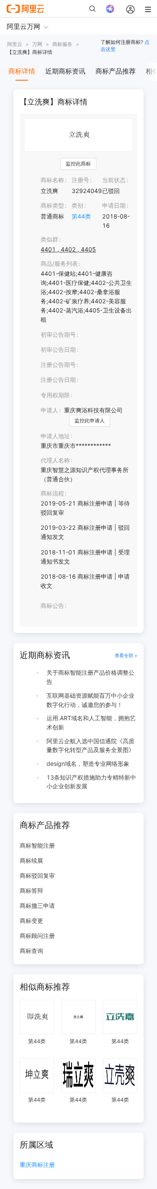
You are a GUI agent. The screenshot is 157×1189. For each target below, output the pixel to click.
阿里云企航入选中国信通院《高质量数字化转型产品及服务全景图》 (90, 745)
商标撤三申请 (37, 905)
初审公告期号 (58, 334)
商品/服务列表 (59, 263)
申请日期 (114, 205)
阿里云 (14, 44)
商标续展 (31, 860)
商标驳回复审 (37, 875)
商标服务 (62, 44)
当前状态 (114, 179)
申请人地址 (55, 436)
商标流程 (52, 493)
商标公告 (52, 605)
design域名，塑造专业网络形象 (87, 763)
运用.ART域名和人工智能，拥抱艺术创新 (91, 722)
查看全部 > (126, 655)
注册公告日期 (58, 379)
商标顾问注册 (37, 935)
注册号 (80, 179)
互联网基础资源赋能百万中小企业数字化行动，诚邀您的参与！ (90, 700)
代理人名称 (55, 460)
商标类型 (52, 205)
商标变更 (31, 920)
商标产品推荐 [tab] (115, 71)
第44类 (81, 216)
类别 (77, 205)
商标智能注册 (37, 845)
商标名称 (52, 179)
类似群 (49, 239)
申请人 (49, 410)
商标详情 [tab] (21, 71)
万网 (37, 44)
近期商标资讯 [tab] (65, 71)
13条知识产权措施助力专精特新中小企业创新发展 (91, 782)
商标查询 (31, 950)
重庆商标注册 (37, 1165)
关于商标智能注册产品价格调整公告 (90, 677)
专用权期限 (55, 395)
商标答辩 (31, 890)
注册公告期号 (58, 364)
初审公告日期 (58, 349)
